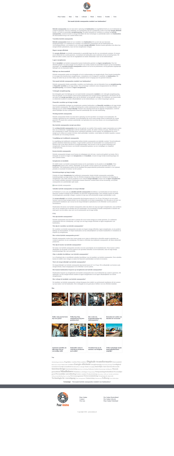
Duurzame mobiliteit (67, 364)
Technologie (67, 382)
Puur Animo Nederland (111, 401)
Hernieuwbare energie (78, 366)
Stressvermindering (91, 376)
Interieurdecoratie (113, 366)
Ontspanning (91, 371)
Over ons (82, 401)
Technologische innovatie (106, 376)
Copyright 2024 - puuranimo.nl (87, 412)
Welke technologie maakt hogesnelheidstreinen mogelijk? (114, 349)
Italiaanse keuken (93, 369)
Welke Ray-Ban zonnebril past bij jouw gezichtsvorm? (77, 318)
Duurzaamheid (117, 362)
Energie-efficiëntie (82, 364)
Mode (92, 16)
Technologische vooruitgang (63, 378)
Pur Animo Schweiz (110, 399)
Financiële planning (107, 364)
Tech (114, 16)
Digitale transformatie (99, 361)
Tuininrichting (90, 378)
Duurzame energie (56, 364)
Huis (70, 16)
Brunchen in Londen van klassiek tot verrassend (114, 317)
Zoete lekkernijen (113, 378)
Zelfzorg (105, 378)
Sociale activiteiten (113, 374)
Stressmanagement (76, 376)
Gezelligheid (116, 364)
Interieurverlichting (83, 369)
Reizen (99, 16)
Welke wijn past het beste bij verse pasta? (60, 317)
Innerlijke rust (100, 366)
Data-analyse (81, 362)
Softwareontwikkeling (57, 376)
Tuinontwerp (98, 378)
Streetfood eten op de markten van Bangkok (95, 348)
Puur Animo (61, 16)
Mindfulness (66, 371)
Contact (81, 399)
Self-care (106, 374)
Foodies (107, 16)
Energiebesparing (96, 364)
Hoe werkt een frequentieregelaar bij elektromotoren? (95, 318)
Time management (80, 378)
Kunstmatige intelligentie (105, 369)
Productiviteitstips (92, 374)
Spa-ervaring (66, 376)
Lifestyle (84, 16)
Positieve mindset (81, 374)
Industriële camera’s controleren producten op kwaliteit (77, 349)
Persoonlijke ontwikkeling (66, 374)
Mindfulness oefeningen (81, 371)
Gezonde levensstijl (57, 366)
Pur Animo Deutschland (111, 397)
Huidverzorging (89, 366)
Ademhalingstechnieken (58, 362)
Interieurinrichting (71, 369)
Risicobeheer (100, 374)
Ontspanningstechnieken (104, 372)
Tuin (76, 16)
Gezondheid (67, 366)
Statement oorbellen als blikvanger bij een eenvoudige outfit (59, 349)
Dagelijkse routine (70, 362)
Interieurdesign (58, 369)
